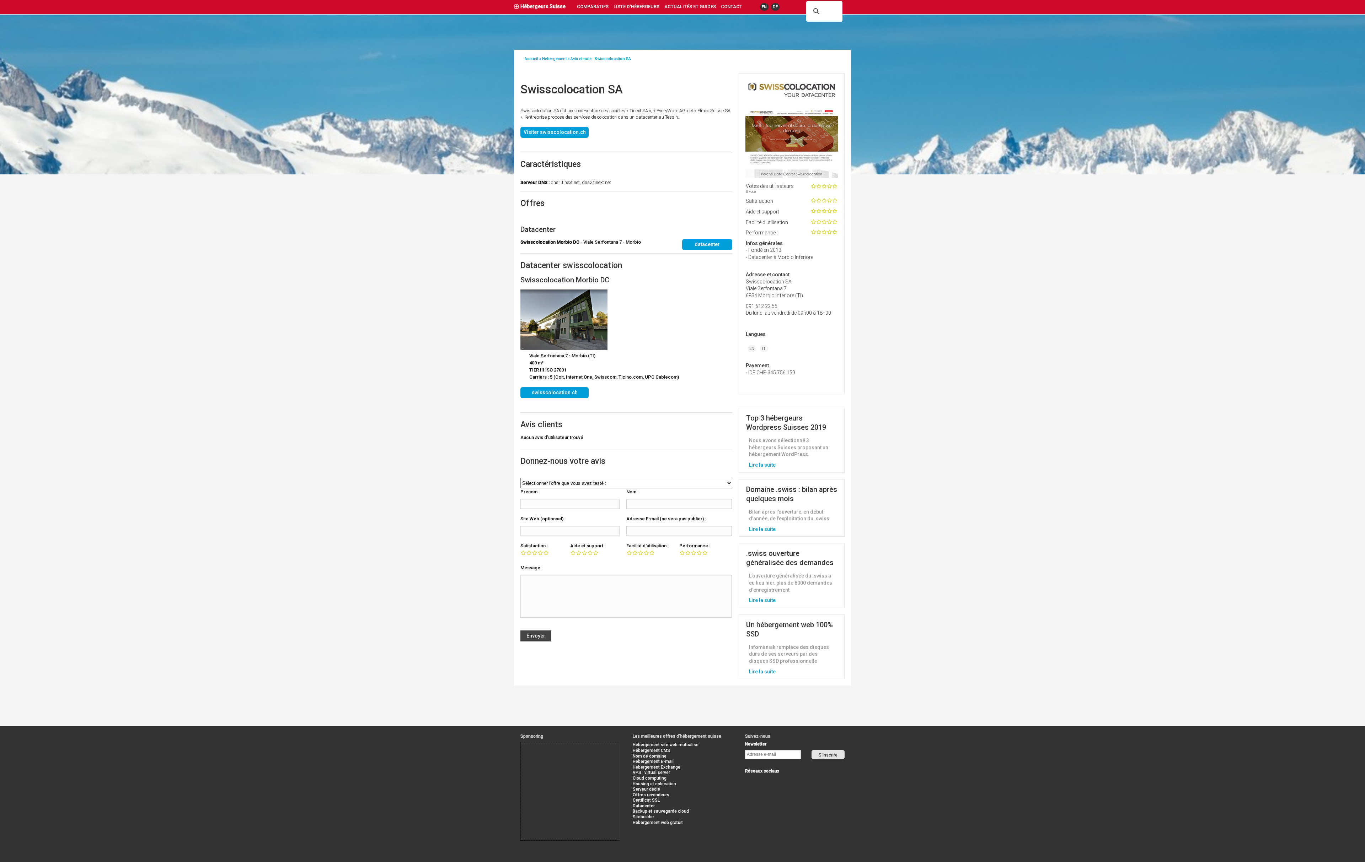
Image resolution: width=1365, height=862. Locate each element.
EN (764, 7)
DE (775, 7)
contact (731, 6)
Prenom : (530, 491)
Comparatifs (593, 6)
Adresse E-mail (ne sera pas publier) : (666, 518)
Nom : (632, 491)
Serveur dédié (646, 789)
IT (764, 348)
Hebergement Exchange (656, 767)
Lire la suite (762, 465)
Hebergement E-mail (653, 761)
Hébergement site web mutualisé (665, 744)
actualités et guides (690, 6)
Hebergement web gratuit (658, 822)
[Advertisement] (553, 758)
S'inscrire (828, 755)
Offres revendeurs (651, 794)
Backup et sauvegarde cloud (661, 811)
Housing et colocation (654, 783)
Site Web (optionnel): (542, 518)
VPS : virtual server (651, 772)
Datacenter (644, 805)
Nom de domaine (650, 756)
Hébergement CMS (651, 750)
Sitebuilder (643, 816)
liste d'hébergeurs (636, 6)
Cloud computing (650, 778)
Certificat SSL (646, 800)
